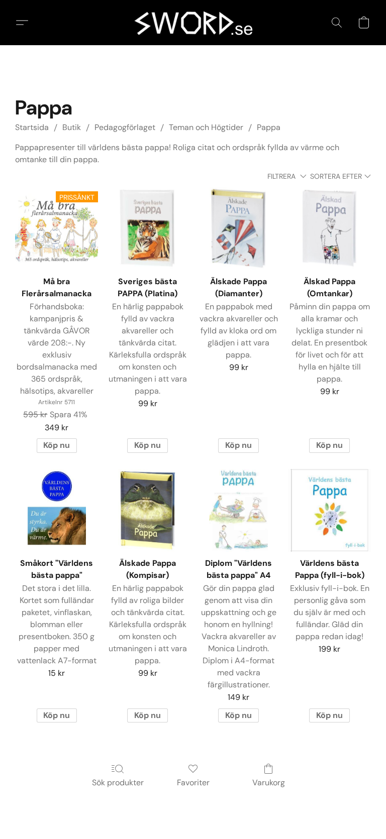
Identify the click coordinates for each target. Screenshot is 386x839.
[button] (193, 22)
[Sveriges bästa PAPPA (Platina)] (147, 228)
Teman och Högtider (206, 127)
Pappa (268, 127)
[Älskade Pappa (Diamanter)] (238, 228)
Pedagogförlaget (124, 127)
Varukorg (268, 782)
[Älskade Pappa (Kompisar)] (147, 510)
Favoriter (193, 782)
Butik (71, 127)
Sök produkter (118, 782)
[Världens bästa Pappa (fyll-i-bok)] (329, 510)
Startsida (32, 127)
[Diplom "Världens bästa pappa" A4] (238, 510)
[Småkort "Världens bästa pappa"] (56, 510)
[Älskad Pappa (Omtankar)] (329, 228)
